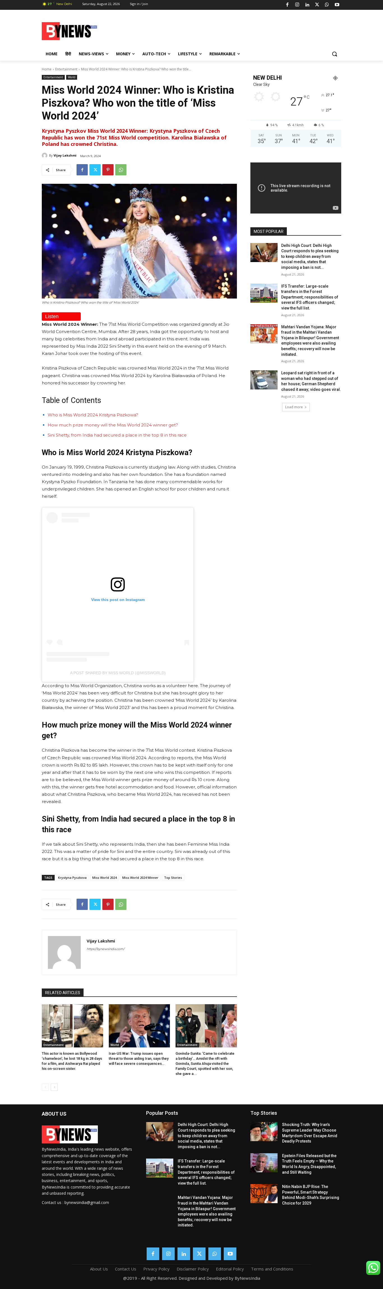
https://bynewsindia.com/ (105, 949)
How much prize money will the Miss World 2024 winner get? (113, 425)
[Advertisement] (236, 30)
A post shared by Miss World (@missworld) (118, 673)
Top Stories (173, 877)
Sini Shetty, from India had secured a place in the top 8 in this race (117, 435)
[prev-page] (45, 1087)
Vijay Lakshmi (65, 155)
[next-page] (54, 1087)
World (71, 77)
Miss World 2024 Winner (140, 877)
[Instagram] (297, 5)
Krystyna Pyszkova (72, 877)
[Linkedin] (307, 5)
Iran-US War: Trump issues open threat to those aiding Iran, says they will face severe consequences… (139, 1058)
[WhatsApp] (327, 5)
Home (47, 69)
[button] (334, 54)
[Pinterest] (108, 169)
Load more (294, 407)
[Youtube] (337, 5)
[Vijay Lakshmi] (45, 155)
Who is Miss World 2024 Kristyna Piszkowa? (93, 415)
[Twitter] (317, 5)
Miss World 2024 (104, 877)
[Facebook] (287, 5)
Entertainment (66, 69)
